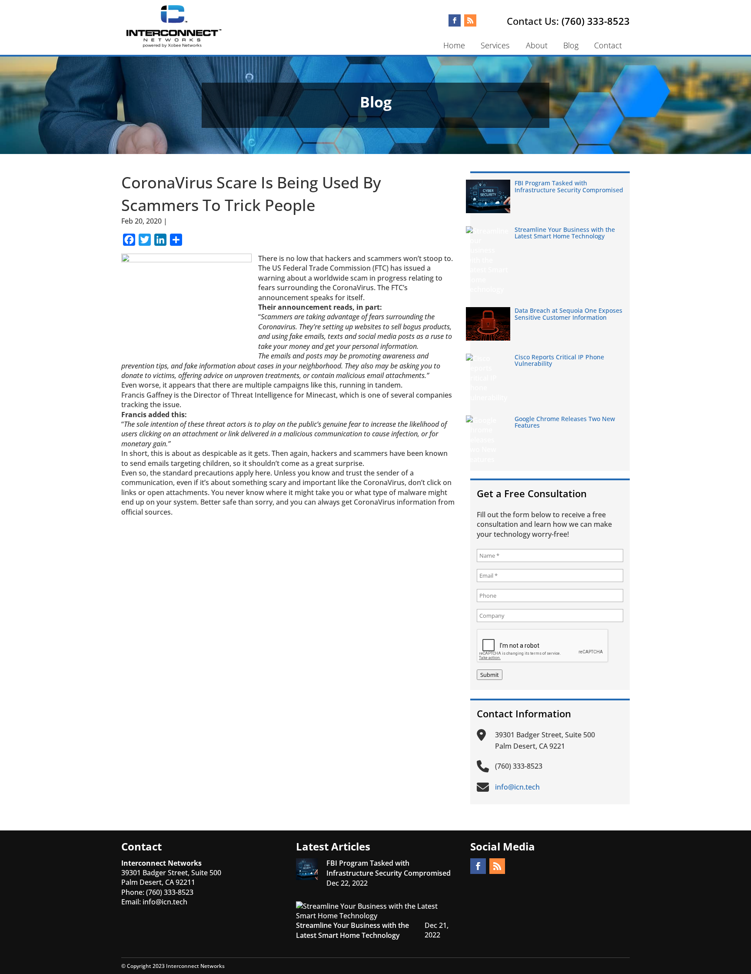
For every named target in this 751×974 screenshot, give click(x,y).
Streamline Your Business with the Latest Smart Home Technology (565, 232)
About (537, 45)
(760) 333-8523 (596, 20)
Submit (489, 675)
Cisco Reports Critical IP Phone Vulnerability (559, 360)
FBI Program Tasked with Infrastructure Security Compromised (569, 186)
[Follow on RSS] (470, 20)
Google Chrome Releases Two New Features (565, 422)
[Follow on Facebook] (455, 20)
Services (495, 45)
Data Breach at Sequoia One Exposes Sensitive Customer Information (568, 313)
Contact (608, 45)
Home (454, 45)
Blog (570, 45)
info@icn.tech (165, 902)
